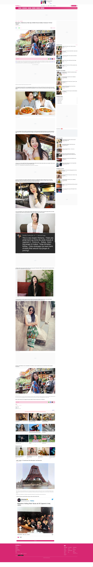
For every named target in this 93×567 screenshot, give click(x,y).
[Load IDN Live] (66, 133)
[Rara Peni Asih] (16, 408)
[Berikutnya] (55, 450)
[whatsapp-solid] (48, 58)
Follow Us (16, 553)
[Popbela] (18, 5)
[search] (70, 5)
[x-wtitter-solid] (52, 58)
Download (17, 555)
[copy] (54, 58)
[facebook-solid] (50, 58)
